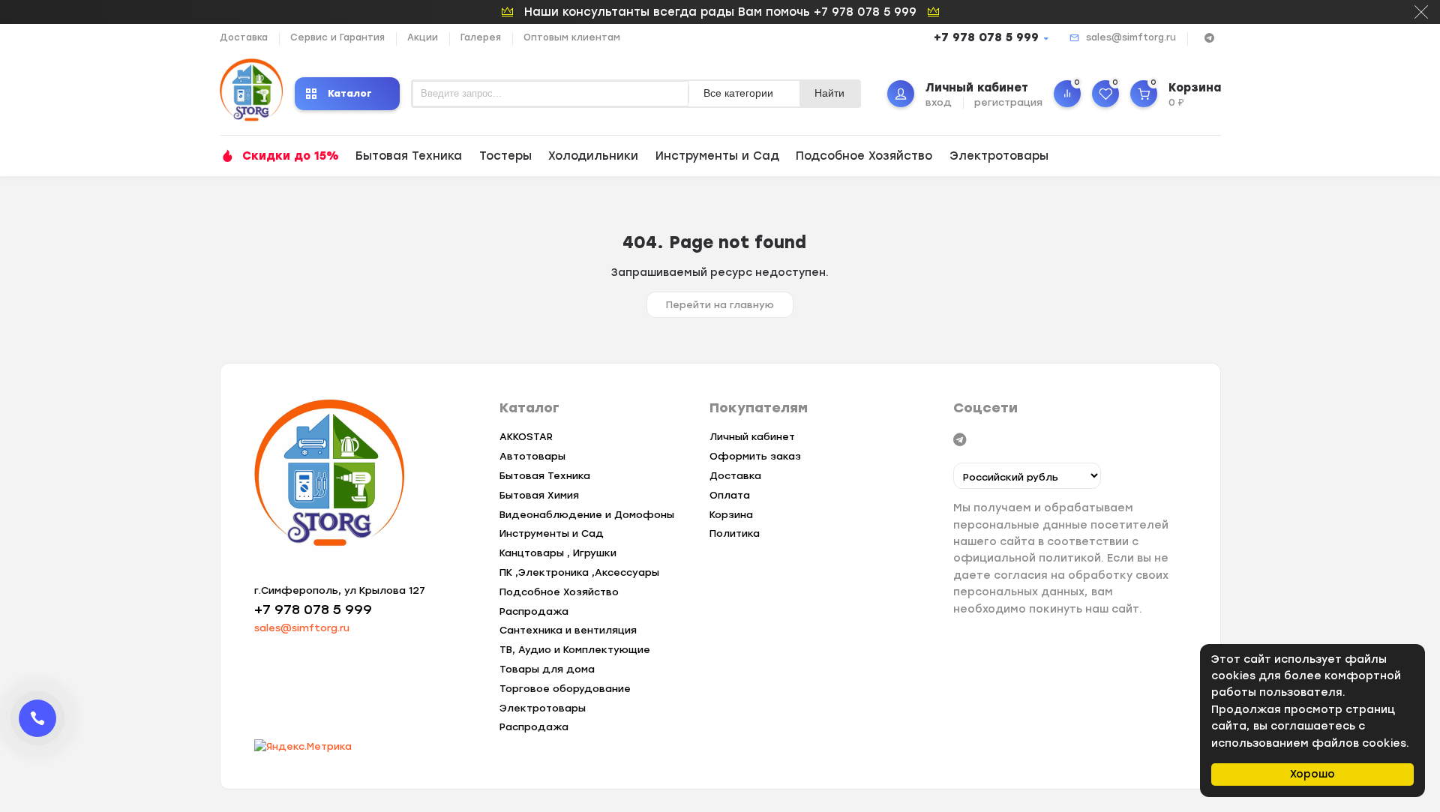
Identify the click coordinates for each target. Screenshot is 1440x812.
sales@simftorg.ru (1131, 37)
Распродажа (534, 611)
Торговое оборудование (565, 688)
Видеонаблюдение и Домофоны (587, 514)
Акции (422, 37)
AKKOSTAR (526, 436)
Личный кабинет (752, 436)
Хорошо (1312, 774)
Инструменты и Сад (717, 156)
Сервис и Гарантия (337, 37)
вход (939, 102)
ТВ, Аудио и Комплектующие (575, 649)
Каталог (350, 93)
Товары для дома (547, 669)
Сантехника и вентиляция (568, 630)
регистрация (1008, 102)
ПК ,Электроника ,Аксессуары (579, 572)
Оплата (730, 495)
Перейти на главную (720, 304)
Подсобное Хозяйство (864, 156)
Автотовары (533, 456)
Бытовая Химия (539, 495)
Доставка (244, 37)
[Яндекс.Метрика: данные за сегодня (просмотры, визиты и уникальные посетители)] (303, 747)
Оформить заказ (755, 456)
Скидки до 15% (290, 156)
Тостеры (505, 156)
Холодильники (593, 156)
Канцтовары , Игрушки (558, 553)
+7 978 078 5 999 (986, 37)
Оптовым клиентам (572, 37)
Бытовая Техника (409, 156)
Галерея (480, 37)
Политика (735, 533)
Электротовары (999, 156)
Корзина (731, 514)
